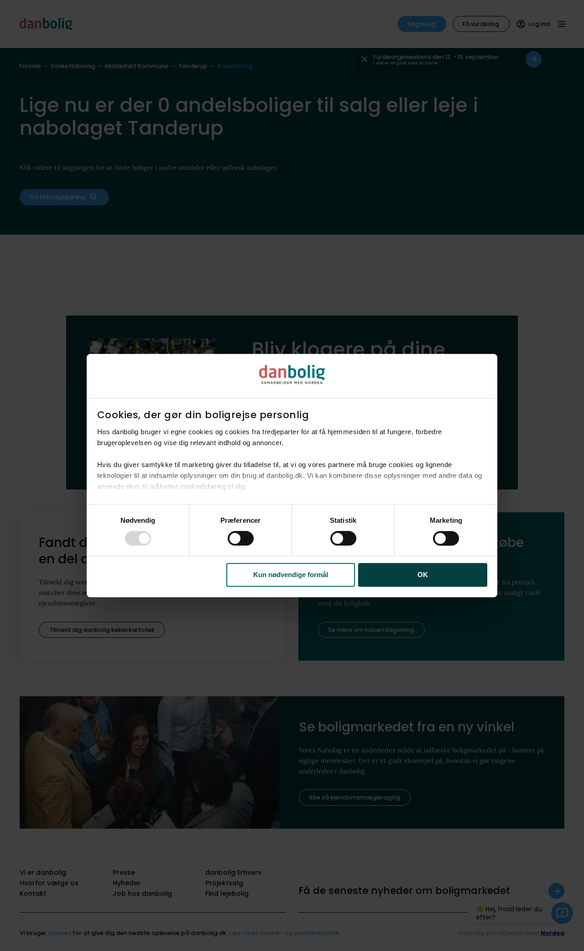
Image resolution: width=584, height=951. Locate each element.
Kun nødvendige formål (290, 575)
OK (422, 575)
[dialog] (292, 476)
